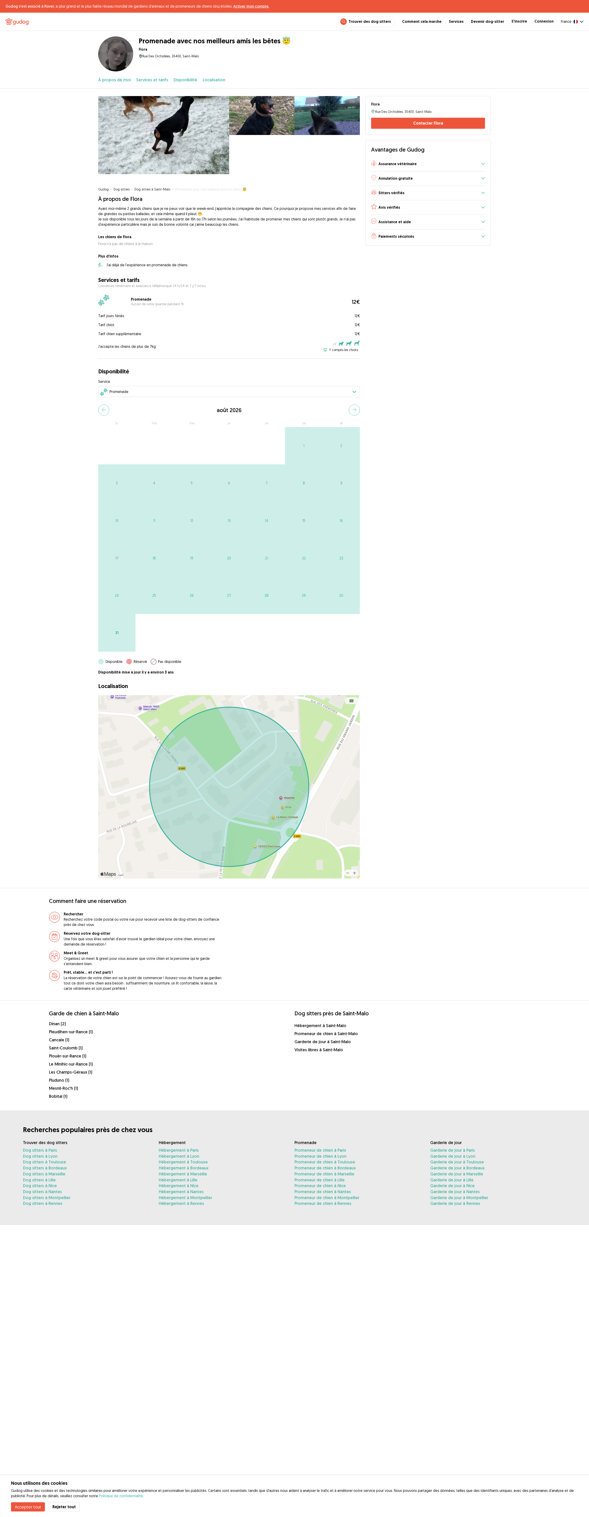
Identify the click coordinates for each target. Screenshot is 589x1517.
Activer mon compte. (251, 6)
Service (104, 381)
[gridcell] (304, 446)
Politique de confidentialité (121, 1496)
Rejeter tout (64, 1506)
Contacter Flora (428, 123)
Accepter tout (28, 1506)
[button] (428, 164)
